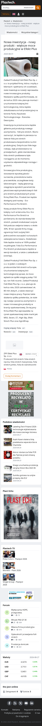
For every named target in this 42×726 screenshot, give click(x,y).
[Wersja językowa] (13, 14)
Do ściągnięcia (22, 716)
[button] (18, 14)
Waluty (6, 657)
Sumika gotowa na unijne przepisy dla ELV (24, 476)
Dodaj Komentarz (13, 376)
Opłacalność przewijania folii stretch (23, 635)
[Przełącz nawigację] (23, 14)
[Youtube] (26, 703)
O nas (37, 713)
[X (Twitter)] (20, 703)
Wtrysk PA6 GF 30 (18, 620)
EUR (6, 662)
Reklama (5, 14)
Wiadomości (18, 21)
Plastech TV (9, 548)
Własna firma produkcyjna (22, 627)
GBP (7, 671)
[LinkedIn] (31, 703)
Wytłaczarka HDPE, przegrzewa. (19, 611)
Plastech (7, 21)
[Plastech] (8, 2)
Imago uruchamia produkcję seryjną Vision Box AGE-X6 (25, 466)
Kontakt (4, 709)
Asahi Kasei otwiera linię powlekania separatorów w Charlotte (25, 442)
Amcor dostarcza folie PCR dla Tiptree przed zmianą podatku (24, 455)
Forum (6, 605)
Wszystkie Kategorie (30, 32)
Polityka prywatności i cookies (17, 713)
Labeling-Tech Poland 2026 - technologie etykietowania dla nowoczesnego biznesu (25, 429)
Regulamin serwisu (32, 709)
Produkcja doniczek (20, 644)
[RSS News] (15, 703)
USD (7, 666)
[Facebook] (9, 703)
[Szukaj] (38, 7)
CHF (6, 676)
